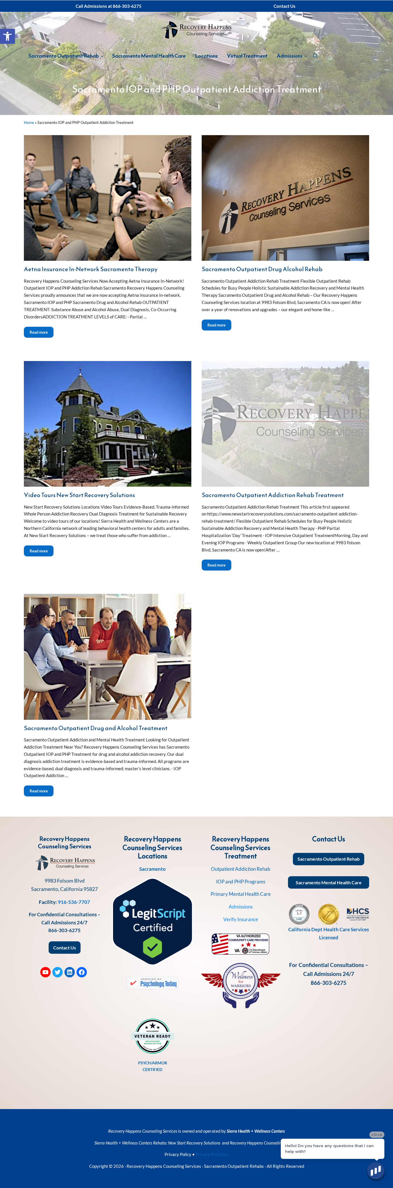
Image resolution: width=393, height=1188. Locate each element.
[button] (7, 36)
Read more (42, 332)
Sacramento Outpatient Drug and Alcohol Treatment (95, 728)
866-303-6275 (64, 930)
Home (29, 122)
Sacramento (152, 869)
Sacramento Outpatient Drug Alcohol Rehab (262, 269)
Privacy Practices (212, 1154)
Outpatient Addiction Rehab (240, 869)
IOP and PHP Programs (240, 882)
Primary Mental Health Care (241, 894)
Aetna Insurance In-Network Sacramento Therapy (90, 269)
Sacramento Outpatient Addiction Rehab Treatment (273, 494)
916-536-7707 (74, 902)
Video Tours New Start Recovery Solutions (79, 494)
